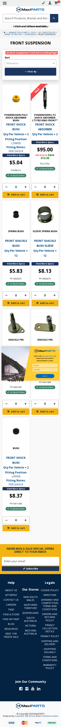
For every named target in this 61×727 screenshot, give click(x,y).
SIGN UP (45, 376)
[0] (56, 3)
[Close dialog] (58, 348)
